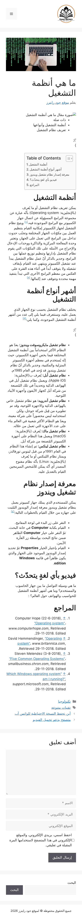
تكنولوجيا (64, 701)
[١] (26, 221)
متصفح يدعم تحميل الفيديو (52, 720)
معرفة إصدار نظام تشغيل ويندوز (49, 174)
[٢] (28, 277)
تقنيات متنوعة (61, 708)
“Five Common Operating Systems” (37, 659)
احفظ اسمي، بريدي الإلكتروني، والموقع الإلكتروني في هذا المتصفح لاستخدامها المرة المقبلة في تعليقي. (40, 840)
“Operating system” (49, 623)
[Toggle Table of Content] (67, 158)
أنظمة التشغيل (38, 164)
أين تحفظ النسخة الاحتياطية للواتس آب (43, 714)
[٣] (24, 318)
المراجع (34, 185)
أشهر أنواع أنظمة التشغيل (46, 169)
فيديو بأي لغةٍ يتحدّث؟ (43, 180)
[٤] (12, 511)
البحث (71, 883)
